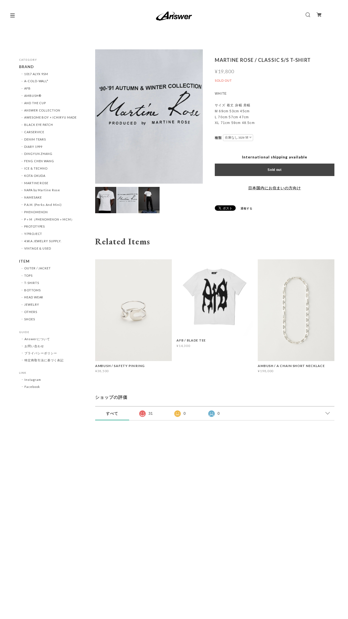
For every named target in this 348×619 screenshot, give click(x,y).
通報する (247, 208)
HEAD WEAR (34, 297)
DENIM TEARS (35, 139)
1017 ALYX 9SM (36, 74)
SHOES (29, 319)
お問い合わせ (34, 346)
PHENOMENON (36, 212)
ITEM (24, 261)
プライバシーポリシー (40, 353)
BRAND (26, 67)
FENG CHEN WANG (39, 161)
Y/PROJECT (33, 233)
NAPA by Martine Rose (42, 190)
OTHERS (30, 312)
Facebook (32, 386)
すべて (112, 413)
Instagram (32, 379)
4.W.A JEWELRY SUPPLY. (42, 241)
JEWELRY (31, 304)
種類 (218, 138)
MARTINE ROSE (36, 183)
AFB (27, 88)
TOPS (28, 275)
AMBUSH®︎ (32, 95)
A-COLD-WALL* (36, 81)
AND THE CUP (35, 103)
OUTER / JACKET (37, 268)
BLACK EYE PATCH (38, 124)
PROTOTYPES (34, 226)
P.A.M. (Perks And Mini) (43, 204)
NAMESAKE (33, 197)
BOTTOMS (32, 290)
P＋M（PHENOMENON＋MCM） (49, 219)
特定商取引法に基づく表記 (44, 360)
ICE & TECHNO (36, 168)
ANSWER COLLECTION (42, 110)
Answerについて (37, 339)
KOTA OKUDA (35, 175)
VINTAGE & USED (37, 248)
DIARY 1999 (33, 146)
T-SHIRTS (31, 283)
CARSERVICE (34, 132)
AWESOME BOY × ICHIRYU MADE (50, 117)
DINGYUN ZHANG (38, 153)
